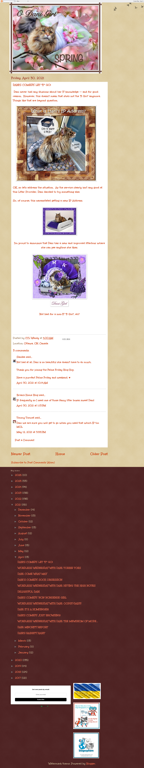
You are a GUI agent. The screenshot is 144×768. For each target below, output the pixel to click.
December (24, 509)
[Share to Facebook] (68, 339)
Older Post (99, 454)
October (23, 521)
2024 (18, 487)
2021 (18, 504)
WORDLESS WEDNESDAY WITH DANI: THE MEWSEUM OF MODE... (58, 621)
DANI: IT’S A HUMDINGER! (33, 609)
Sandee (21, 357)
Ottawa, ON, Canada (36, 343)
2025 (18, 481)
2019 (18, 666)
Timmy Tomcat (25, 417)
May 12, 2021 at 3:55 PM (31, 432)
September (25, 527)
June (21, 545)
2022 (18, 498)
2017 (18, 678)
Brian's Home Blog (27, 395)
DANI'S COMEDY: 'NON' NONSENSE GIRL (42, 597)
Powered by (36, 706)
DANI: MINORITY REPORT (33, 627)
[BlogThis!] (64, 339)
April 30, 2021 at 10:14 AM (32, 382)
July (21, 539)
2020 (19, 660)
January (23, 652)
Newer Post (20, 454)
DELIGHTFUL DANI (29, 591)
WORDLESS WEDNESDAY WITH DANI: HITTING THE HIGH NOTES (57, 585)
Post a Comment (24, 440)
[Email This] (63, 339)
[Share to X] (66, 339)
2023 (18, 492)
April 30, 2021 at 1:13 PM (31, 405)
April (21, 557)
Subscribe (40, 699)
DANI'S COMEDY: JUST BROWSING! (39, 615)
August (23, 533)
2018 (18, 672)
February (24, 646)
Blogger (90, 763)
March (22, 640)
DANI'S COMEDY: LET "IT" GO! (35, 562)
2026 (18, 475)
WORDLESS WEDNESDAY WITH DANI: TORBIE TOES (49, 568)
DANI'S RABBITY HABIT (31, 633)
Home (60, 454)
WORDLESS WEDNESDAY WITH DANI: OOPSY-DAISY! (49, 603)
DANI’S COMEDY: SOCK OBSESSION (40, 579)
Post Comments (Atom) (41, 462)
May (21, 551)
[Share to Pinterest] (69, 339)
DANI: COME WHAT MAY (32, 573)
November (24, 515)
